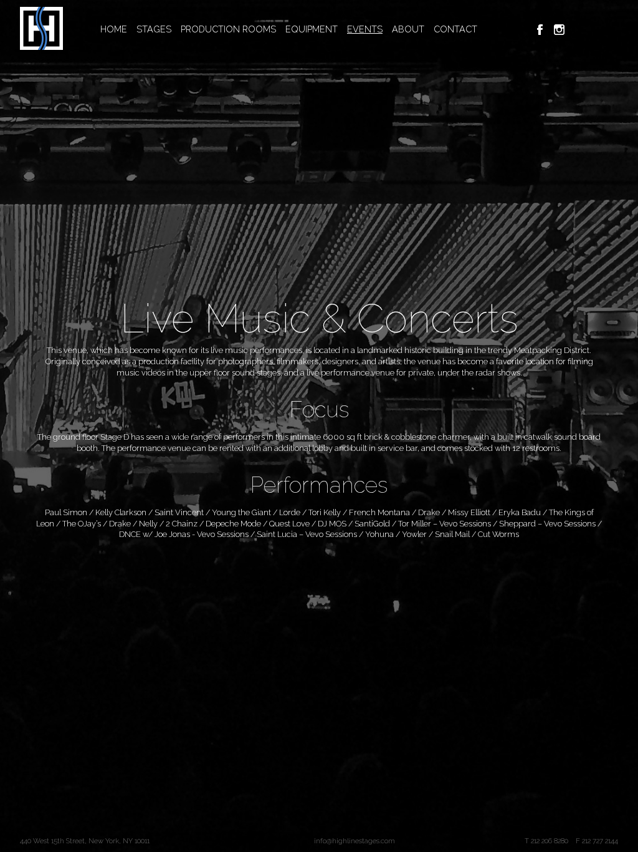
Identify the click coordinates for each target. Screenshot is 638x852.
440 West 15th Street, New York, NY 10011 (85, 840)
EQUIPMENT (311, 29)
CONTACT (455, 29)
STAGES (153, 29)
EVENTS (365, 29)
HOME (113, 29)
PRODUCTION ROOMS (228, 29)
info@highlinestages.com (354, 840)
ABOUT (408, 29)
